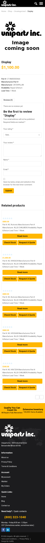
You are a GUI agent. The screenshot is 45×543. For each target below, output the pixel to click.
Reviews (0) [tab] (8, 100)
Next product (42, 397)
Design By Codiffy (7, 541)
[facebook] (3, 530)
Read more (22, 236)
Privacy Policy (24, 539)
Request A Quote (27, 242)
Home (3, 11)
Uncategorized (20, 11)
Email (6, 169)
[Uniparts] (8, 3)
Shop (10, 11)
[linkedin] (8, 530)
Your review (8, 142)
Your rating (8, 129)
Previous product (37, 397)
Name (6, 160)
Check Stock (10, 242)
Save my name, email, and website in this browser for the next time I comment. (19, 183)
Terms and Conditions (9, 539)
